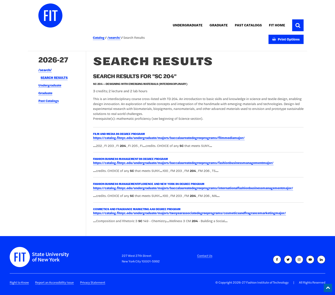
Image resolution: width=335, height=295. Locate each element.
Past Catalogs (248, 25)
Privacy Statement (92, 282)
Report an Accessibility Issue (54, 282)
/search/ (114, 37)
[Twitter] (288, 259)
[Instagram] (299, 259)
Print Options (288, 39)
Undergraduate (188, 25)
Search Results (54, 77)
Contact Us (204, 256)
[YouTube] (310, 259)
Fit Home (277, 25)
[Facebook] (277, 259)
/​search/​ (45, 70)
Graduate (219, 25)
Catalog (98, 37)
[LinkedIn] (321, 259)
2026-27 (53, 59)
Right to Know (19, 282)
